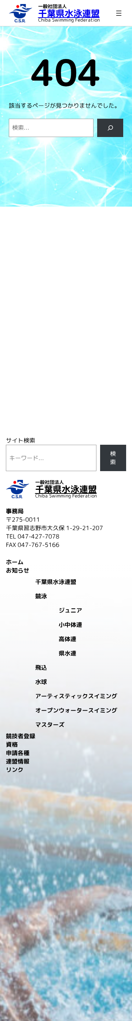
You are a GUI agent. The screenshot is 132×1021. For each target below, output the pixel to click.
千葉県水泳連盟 (69, 13)
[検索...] (110, 128)
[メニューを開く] (118, 13)
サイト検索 (20, 440)
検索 (113, 458)
